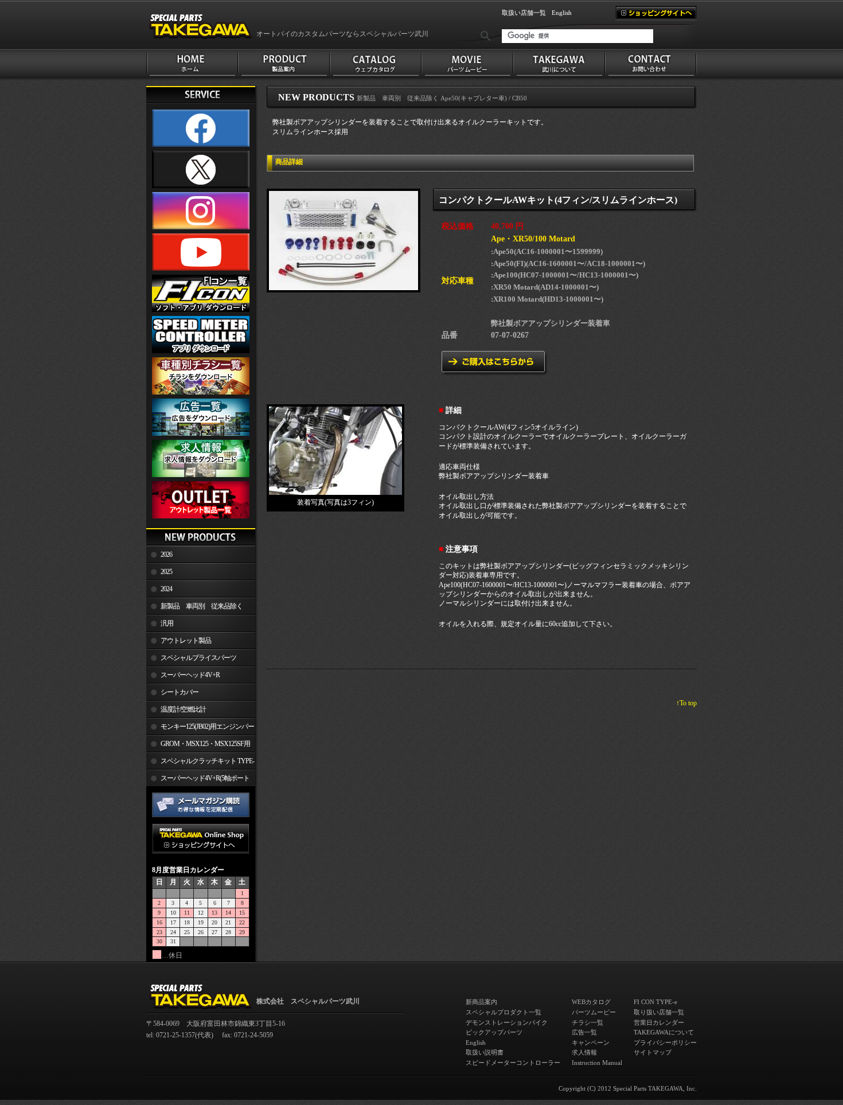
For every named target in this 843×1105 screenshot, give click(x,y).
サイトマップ (653, 1052)
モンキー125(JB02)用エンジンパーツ (200, 729)
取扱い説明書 (485, 1052)
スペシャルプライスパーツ (198, 658)
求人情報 (584, 1052)
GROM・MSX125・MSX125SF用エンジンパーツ (198, 746)
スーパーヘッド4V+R (190, 675)
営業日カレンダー (659, 1022)
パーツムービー (594, 1012)
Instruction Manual (597, 1062)
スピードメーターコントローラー (513, 1062)
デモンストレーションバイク (507, 1022)
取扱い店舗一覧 (524, 12)
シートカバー (179, 692)
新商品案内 (481, 1001)
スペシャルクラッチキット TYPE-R (200, 763)
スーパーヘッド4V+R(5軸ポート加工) (197, 780)
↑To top (686, 703)
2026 (166, 554)
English (562, 12)
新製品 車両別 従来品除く (202, 606)
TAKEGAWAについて (664, 1032)
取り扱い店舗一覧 (659, 1012)
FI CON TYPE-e (655, 1001)
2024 (166, 589)
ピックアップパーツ (494, 1032)
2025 (166, 572)
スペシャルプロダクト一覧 (503, 1012)
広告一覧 (584, 1032)
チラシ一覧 (587, 1022)
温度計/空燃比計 (183, 709)
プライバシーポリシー (665, 1042)
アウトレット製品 (186, 641)
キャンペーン (591, 1042)
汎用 (167, 623)
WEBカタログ (591, 1001)
